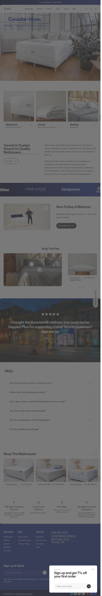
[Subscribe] (89, 586)
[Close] (93, 569)
